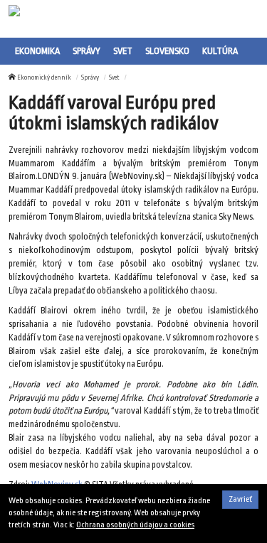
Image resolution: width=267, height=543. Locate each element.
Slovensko (167, 50)
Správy (86, 50)
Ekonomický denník (44, 77)
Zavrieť (240, 499)
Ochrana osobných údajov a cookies (135, 524)
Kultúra (220, 50)
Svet (122, 50)
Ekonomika (37, 50)
